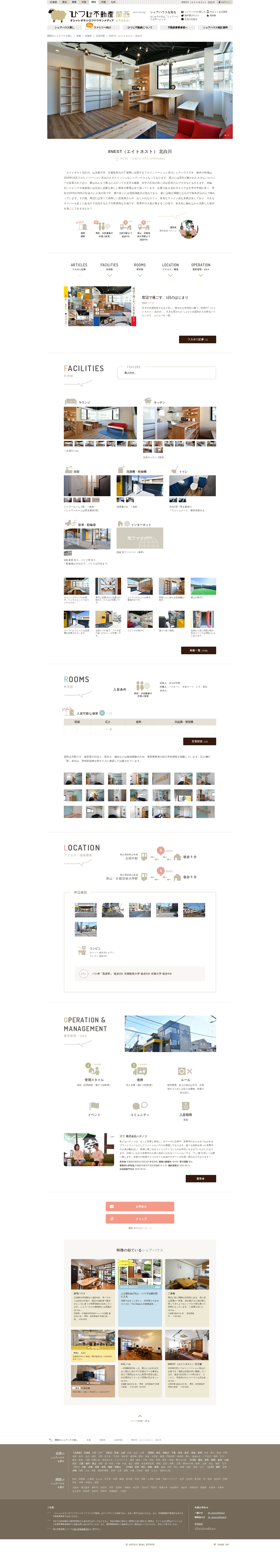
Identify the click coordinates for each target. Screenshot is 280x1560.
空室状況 (200, 741)
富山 (94, 1463)
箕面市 (119, 1487)
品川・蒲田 (90, 1456)
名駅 (100, 1463)
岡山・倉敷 (179, 1467)
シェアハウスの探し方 (195, 12)
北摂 (182, 1479)
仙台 (136, 1453)
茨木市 (145, 1487)
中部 (84, 2)
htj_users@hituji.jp (216, 1513)
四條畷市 (113, 1491)
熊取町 (203, 1487)
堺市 (111, 1487)
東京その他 (181, 1460)
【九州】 (210, 1467)
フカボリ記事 (198, 339)
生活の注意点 (191, 19)
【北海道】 (77, 1453)
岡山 (143, 1467)
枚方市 (136, 1487)
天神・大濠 (116, 1470)
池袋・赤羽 (77, 1456)
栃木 (187, 1453)
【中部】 (193, 1460)
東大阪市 (85, 1487)
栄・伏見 (109, 1463)
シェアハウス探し (64, 27)
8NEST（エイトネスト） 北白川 (125, 36)
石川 (74, 1463)
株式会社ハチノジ (136, 1136)
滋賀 (110, 1467)
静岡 (213, 1460)
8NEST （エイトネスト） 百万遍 (185, 1364)
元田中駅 (100, 36)
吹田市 (104, 1487)
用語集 (213, 15)
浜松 (165, 1463)
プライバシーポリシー (205, 1528)
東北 (64, 2)
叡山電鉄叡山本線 (129, 854)
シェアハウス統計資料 (215, 27)
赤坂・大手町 (151, 1456)
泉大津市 (76, 1491)
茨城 (193, 1453)
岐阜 (220, 1460)
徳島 (150, 1467)
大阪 (84, 1467)
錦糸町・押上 (183, 1456)
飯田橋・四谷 (136, 1456)
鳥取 (156, 1467)
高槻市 (128, 1487)
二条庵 (171, 1293)
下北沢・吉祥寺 (120, 1456)
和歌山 (118, 1467)
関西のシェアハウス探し (59, 36)
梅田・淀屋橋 (78, 1479)
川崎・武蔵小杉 (92, 1460)
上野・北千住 (104, 1456)
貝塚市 (86, 1491)
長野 (207, 1460)
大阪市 (75, 1487)
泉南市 (95, 1491)
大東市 (221, 1487)
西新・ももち (151, 1470)
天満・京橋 (140, 1479)
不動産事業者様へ (178, 27)
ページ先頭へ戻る (140, 1421)
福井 (88, 1463)
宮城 (116, 1453)
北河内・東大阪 (193, 1479)
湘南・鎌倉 (135, 1460)
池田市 (184, 1487)
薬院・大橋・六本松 (133, 1470)
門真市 (154, 1487)
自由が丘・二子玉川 (201, 1456)
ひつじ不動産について (140, 27)
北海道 (53, 2)
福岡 (218, 1467)
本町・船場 (118, 1479)
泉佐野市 (174, 1487)
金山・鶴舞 (134, 1463)
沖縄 (74, 1470)
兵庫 (97, 1467)
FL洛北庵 (82, 1388)
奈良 (104, 1467)
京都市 (88, 36)
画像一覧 (199, 650)
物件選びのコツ (192, 15)
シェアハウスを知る (163, 12)
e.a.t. (80, 1353)
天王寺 (107, 1479)
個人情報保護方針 (81, 1529)
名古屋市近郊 (147, 1463)
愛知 (200, 1460)
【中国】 (129, 1467)
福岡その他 (165, 1470)
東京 (158, 1453)
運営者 (201, 1178)
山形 (123, 1453)
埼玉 (180, 1453)
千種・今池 (121, 1463)
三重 (81, 1463)
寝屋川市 (163, 1487)
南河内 (217, 1479)
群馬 (200, 1453)
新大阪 (129, 1479)
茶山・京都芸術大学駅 (122, 878)
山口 (163, 1467)
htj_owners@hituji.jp (217, 1517)
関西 (93, 2)
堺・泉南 (207, 1479)
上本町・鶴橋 (154, 1479)
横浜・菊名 (77, 1460)
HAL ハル (126, 1364)
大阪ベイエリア (169, 1479)
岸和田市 (194, 1487)
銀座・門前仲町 (167, 1456)
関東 (74, 2)
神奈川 (166, 1453)
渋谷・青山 (209, 1453)
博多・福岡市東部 (100, 1470)
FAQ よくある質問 (218, 12)
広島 (137, 1467)
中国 (103, 2)
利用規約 (199, 1524)
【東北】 (109, 1453)
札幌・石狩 (97, 1453)
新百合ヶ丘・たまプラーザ (114, 1460)
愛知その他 (188, 1463)
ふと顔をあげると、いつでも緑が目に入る (139, 1295)
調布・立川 (219, 1456)
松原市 (212, 1487)
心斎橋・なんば (94, 1479)
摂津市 (104, 1491)
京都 (78, 36)
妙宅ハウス (79, 1293)
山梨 (226, 1460)
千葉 (173, 1453)
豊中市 (95, 1487)
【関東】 (151, 1453)
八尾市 (123, 1491)
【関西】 (76, 1467)
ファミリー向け (102, 27)
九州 (113, 2)
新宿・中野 (222, 1453)
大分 (224, 1467)
